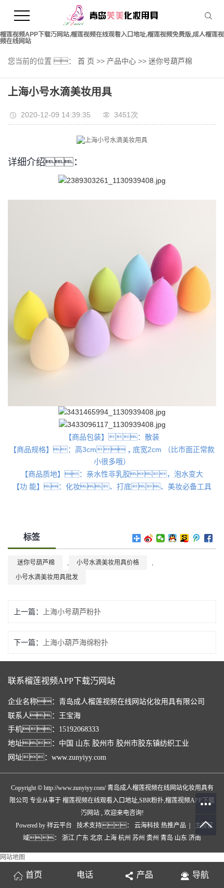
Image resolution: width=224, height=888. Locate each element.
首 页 (86, 61)
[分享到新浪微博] (148, 538)
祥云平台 (59, 825)
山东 (181, 838)
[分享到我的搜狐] (184, 538)
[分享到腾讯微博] (196, 538)
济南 (195, 838)
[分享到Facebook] (208, 538)
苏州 (138, 838)
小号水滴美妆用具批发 (47, 577)
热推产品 (173, 825)
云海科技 (147, 825)
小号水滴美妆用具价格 (108, 562)
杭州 (124, 838)
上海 (110, 838)
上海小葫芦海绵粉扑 (75, 642)
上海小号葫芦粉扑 (72, 611)
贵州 (152, 838)
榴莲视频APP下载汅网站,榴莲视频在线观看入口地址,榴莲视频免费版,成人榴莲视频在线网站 (112, 38)
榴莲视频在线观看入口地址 (100, 800)
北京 (96, 838)
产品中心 (121, 61)
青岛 (166, 838)
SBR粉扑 (151, 800)
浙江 (68, 838)
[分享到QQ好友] (172, 538)
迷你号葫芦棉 (170, 61)
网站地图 (12, 857)
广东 (82, 838)
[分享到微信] (160, 538)
